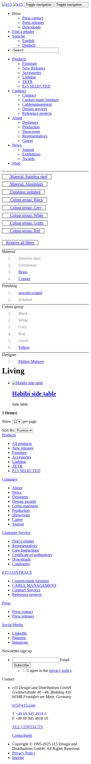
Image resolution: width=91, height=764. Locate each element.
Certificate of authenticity (32, 555)
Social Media (12, 625)
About (17, 118)
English (28, 41)
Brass (22, 272)
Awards (28, 159)
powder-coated (30, 293)
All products (22, 443)
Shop (16, 163)
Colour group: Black (26, 200)
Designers (30, 122)
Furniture (29, 63)
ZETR (27, 82)
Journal (28, 149)
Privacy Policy (23, 753)
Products (19, 59)
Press (6, 603)
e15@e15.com (23, 705)
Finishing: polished (24, 192)
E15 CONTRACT (17, 572)
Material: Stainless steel (28, 176)
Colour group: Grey (25, 207)
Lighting (29, 77)
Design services (34, 109)
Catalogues (21, 564)
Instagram (20, 642)
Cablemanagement (37, 104)
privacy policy (60, 670)
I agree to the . (50, 670)
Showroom (31, 131)
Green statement (25, 506)
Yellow (24, 347)
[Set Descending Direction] (35, 430)
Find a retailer (23, 31)
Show (6, 421)
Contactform (22, 735)
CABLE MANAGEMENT (34, 585)
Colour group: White (26, 215)
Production (31, 127)
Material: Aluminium (26, 184)
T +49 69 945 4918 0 (29, 714)
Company (10, 479)
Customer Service (16, 532)
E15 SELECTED (36, 86)
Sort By (8, 430)
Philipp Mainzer (31, 361)
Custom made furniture (40, 100)
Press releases (33, 22)
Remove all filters (20, 242)
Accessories (31, 72)
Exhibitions (31, 154)
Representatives (34, 136)
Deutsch (28, 45)
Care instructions (25, 550)
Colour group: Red (24, 230)
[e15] (7, 4)
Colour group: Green (26, 223)
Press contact (32, 18)
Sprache (18, 36)
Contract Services (26, 590)
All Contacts (27, 727)
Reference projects (37, 113)
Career (27, 140)
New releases (22, 448)
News (16, 145)
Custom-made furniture (30, 581)
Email (64, 660)
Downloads (31, 27)
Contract (19, 91)
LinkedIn (19, 633)
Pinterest (19, 638)
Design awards (24, 501)
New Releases (33, 68)
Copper (24, 279)
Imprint (18, 757)
